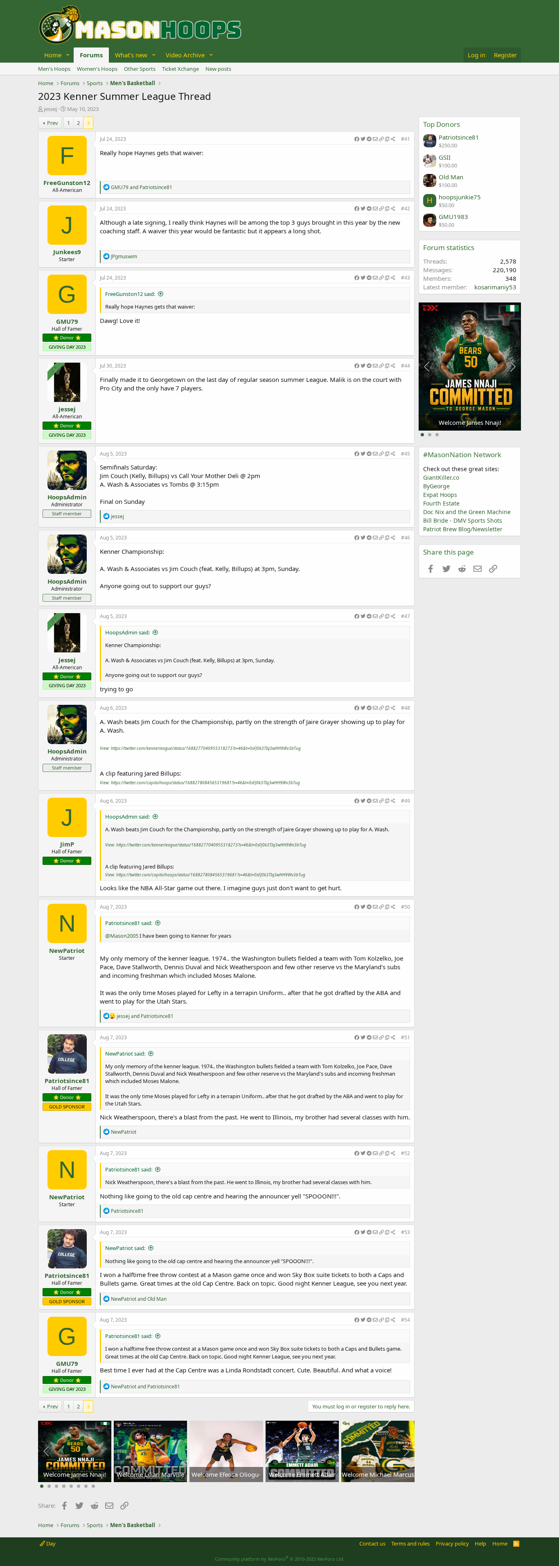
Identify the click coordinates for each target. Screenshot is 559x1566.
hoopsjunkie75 (460, 197)
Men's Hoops (54, 68)
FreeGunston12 (66, 182)
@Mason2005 (121, 935)
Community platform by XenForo (280, 1559)
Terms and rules (410, 1543)
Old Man (451, 177)
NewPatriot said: (125, 1053)
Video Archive (185, 55)
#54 (405, 1319)
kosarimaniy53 (495, 287)
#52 (405, 1153)
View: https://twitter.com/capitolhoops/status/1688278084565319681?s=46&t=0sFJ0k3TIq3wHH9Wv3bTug (200, 782)
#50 (405, 906)
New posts (218, 68)
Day (50, 1543)
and (141, 187)
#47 (405, 616)
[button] (68, 55)
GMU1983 (453, 216)
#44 (405, 365)
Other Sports (140, 68)
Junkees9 (67, 252)
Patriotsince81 (67, 1080)
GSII (445, 157)
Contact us (372, 1543)
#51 (405, 1037)
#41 (405, 138)
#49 (405, 800)
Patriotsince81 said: (128, 923)
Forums (91, 55)
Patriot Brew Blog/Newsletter (463, 529)
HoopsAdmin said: (127, 632)
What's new (131, 55)
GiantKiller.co (441, 477)
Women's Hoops (97, 68)
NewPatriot (67, 950)
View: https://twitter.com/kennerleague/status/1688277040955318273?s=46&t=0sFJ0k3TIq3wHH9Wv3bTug (200, 748)
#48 (405, 707)
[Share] (375, 139)
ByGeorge (436, 486)
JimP (67, 844)
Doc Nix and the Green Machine (467, 512)
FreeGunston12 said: (130, 294)
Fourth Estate (441, 503)
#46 (405, 537)
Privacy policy (452, 1543)
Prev (52, 122)
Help (480, 1543)
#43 (405, 277)
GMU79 (67, 321)
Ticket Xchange (180, 68)
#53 (405, 1232)
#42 (405, 208)
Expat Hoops (440, 495)
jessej (50, 109)
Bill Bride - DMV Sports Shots (462, 520)
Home (52, 55)
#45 (405, 453)
